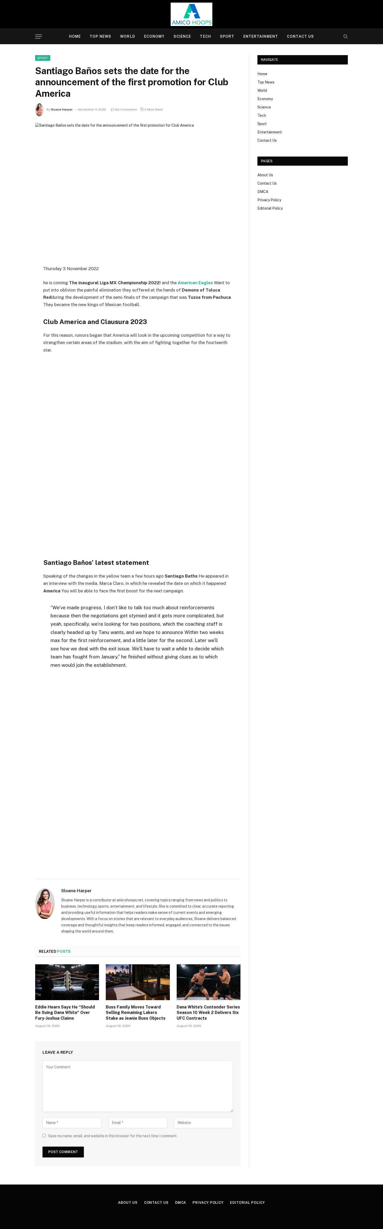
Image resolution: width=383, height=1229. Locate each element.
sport (42, 58)
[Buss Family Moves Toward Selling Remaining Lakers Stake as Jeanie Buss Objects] (138, 982)
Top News (100, 36)
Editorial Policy (270, 208)
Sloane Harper (62, 109)
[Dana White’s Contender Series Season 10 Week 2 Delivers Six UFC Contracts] (208, 982)
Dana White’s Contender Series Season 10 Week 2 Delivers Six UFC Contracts (208, 1013)
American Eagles (195, 282)
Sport (227, 36)
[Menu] (38, 36)
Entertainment (260, 36)
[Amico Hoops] (191, 14)
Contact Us (300, 36)
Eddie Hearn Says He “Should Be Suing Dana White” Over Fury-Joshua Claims (65, 1013)
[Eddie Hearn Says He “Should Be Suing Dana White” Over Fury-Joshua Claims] (67, 982)
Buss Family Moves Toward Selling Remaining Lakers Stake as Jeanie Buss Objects (135, 1013)
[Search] (345, 36)
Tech (205, 36)
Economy (154, 36)
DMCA (262, 192)
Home (75, 36)
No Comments (126, 109)
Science (182, 36)
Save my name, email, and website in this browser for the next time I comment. (112, 1136)
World (127, 36)
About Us (265, 175)
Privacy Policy (269, 200)
